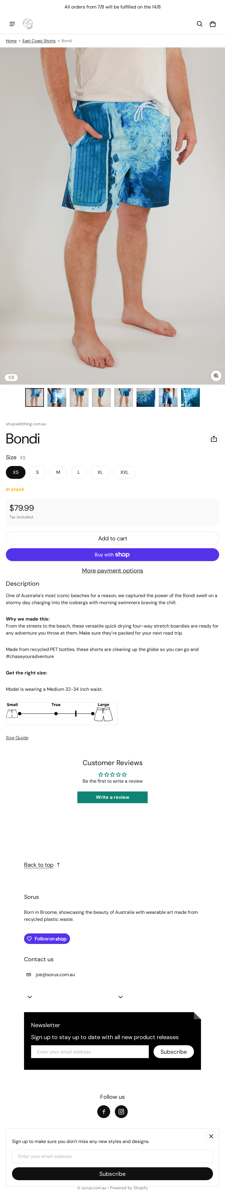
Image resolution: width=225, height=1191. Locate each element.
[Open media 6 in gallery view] (146, 397)
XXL (124, 472)
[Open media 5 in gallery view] (123, 397)
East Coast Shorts (39, 40)
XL (100, 472)
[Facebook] (103, 1111)
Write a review (112, 797)
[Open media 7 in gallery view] (168, 397)
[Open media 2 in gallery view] (56, 397)
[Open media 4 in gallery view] (101, 397)
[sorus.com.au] (28, 24)
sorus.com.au (94, 1187)
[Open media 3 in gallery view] (79, 397)
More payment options (112, 570)
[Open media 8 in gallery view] (190, 397)
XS (15, 472)
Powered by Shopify (129, 1187)
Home (11, 40)
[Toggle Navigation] (12, 24)
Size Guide (17, 738)
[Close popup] (211, 1136)
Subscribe (174, 1051)
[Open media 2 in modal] (112, 216)
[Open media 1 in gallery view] (34, 397)
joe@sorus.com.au (55, 974)
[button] (199, 24)
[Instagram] (121, 1111)
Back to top (39, 864)
